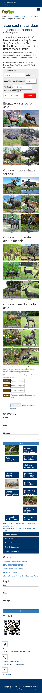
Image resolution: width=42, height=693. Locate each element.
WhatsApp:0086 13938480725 (16, 569)
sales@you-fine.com (10, 674)
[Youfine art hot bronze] (8, 11)
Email (5, 425)
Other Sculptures (11, 551)
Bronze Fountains (11, 539)
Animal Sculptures (12, 543)
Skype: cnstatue (11, 572)
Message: (7, 433)
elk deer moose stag (21, 16)
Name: (5, 418)
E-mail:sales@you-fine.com (20, 371)
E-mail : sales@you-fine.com (16, 561)
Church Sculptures (12, 547)
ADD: (4, 648)
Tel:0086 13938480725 (14, 565)
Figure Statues (10, 534)
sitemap (33, 689)
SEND (21, 443)
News (10, 16)
